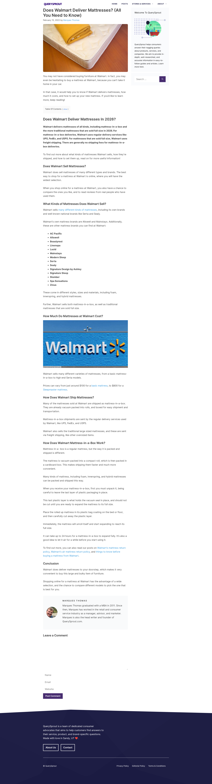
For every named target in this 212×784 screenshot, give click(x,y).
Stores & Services (141, 4)
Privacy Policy (123, 766)
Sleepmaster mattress (55, 389)
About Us (51, 747)
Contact (67, 747)
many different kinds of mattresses (77, 209)
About (161, 4)
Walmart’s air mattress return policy (70, 551)
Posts (125, 4)
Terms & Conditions (157, 766)
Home (114, 4)
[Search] (162, 79)
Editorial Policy (138, 766)
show (65, 109)
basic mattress (99, 385)
